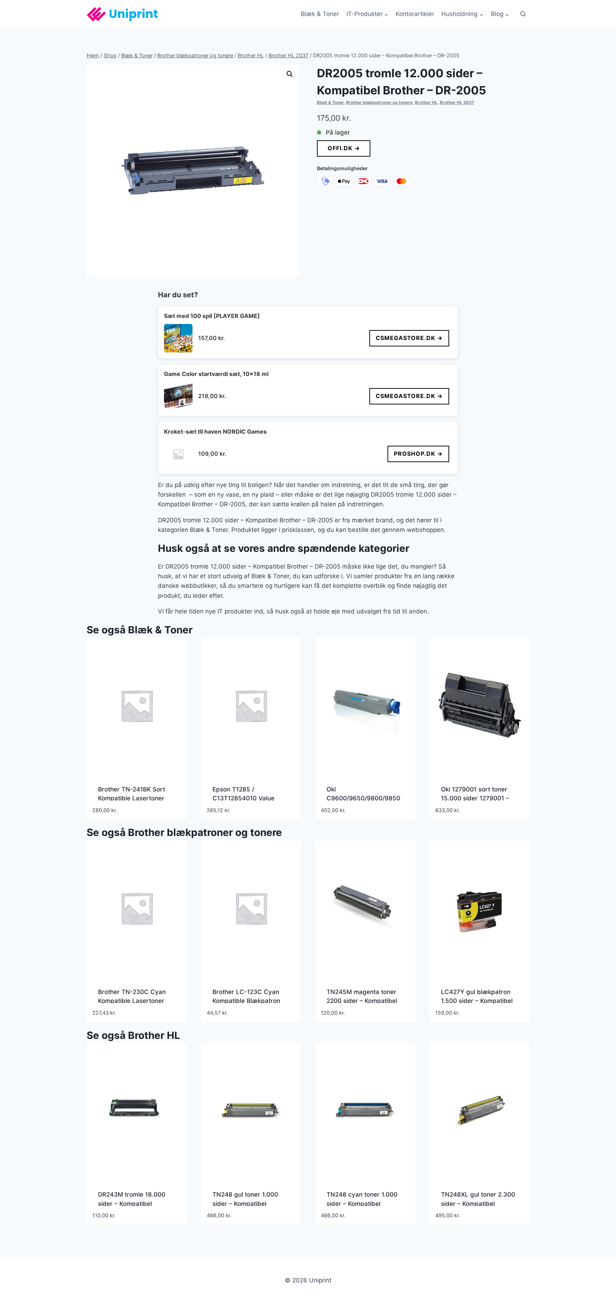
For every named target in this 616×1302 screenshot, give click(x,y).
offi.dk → (343, 148)
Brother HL (426, 102)
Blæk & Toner (320, 13)
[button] (289, 74)
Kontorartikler (415, 13)
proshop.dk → (418, 453)
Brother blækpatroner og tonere (379, 102)
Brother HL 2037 (457, 102)
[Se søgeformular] (523, 14)
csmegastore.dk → (409, 337)
